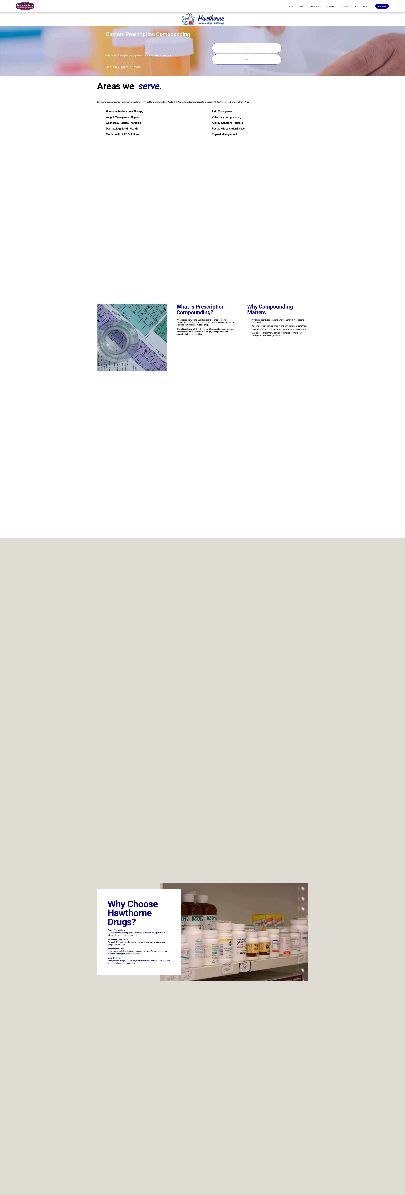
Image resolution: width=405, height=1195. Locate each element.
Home (290, 6)
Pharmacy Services (315, 6)
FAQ (355, 6)
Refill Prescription (382, 6)
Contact (365, 6)
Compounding (330, 6)
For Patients (246, 59)
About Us (301, 6)
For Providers (344, 6)
